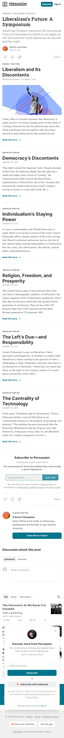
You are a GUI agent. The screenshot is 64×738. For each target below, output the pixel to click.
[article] (32, 612)
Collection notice (50, 716)
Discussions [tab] (25, 596)
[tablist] (15, 559)
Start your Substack (24, 724)
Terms (38, 716)
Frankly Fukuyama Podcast (19, 13)
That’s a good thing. (12, 612)
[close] (55, 630)
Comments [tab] (9, 559)
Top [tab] (6, 596)
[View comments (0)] (12, 57)
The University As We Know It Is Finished (24, 606)
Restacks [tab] (22, 559)
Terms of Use (46, 691)
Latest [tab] (14, 596)
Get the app (47, 724)
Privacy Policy (32, 697)
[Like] (5, 57)
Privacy (29, 716)
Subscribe (46, 4)
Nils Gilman (15, 616)
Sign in (57, 4)
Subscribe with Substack (34, 684)
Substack (17, 731)
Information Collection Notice (37, 694)
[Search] (59, 597)
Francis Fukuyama (18, 47)
